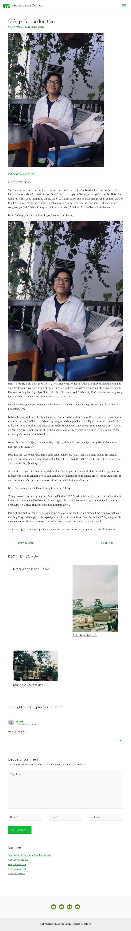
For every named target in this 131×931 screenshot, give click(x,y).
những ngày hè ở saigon (28, 684)
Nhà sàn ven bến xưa (18, 860)
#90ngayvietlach (17, 173)
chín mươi (38, 26)
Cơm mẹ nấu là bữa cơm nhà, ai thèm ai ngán (29, 855)
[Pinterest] (61, 906)
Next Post (108, 542)
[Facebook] (69, 906)
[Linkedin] (77, 906)
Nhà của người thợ (17, 869)
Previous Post (24, 542)
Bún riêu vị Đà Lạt (16, 873)
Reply (120, 740)
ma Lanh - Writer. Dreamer (27, 5)
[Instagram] (53, 906)
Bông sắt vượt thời (17, 864)
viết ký (11, 26)
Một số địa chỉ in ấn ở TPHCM (31, 568)
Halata (19, 721)
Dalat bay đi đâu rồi (85, 635)
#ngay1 (31, 173)
